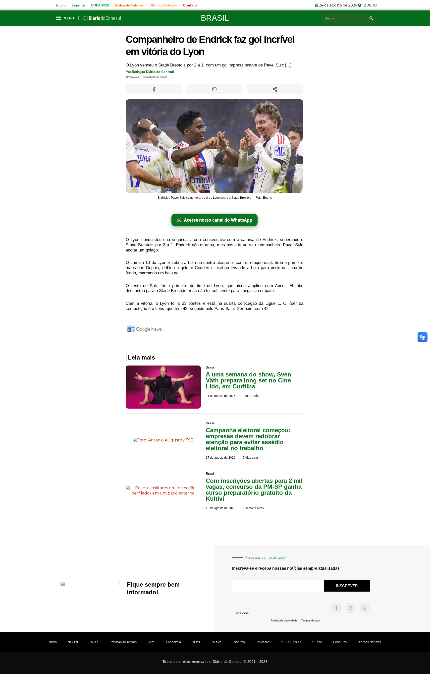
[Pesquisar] (371, 18)
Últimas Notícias (369, 642)
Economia (173, 642)
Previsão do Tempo (123, 642)
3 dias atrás (251, 396)
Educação (262, 642)
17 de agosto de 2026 (220, 457)
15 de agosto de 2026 (220, 508)
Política (216, 642)
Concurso (340, 642)
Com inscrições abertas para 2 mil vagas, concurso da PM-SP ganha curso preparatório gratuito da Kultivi (254, 489)
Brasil (215, 17)
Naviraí (73, 642)
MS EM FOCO (291, 642)
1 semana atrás (253, 508)
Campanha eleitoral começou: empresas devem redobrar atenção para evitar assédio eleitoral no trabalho (248, 439)
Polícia (93, 642)
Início (53, 642)
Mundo (317, 642)
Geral (151, 642)
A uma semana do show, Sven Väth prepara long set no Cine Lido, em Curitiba (248, 380)
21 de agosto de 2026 (220, 396)
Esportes (238, 642)
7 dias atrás (251, 457)
